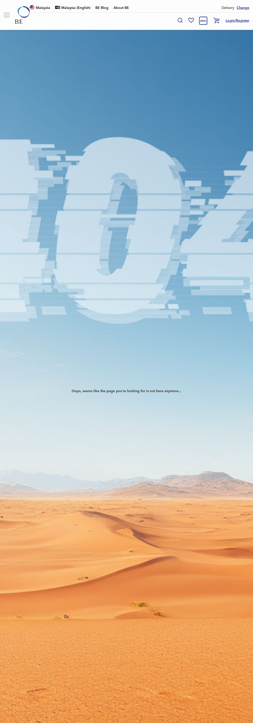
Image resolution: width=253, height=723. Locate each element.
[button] (40, 8)
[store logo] (22, 15)
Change (243, 8)
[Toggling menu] (7, 15)
